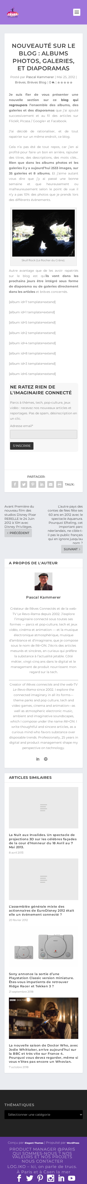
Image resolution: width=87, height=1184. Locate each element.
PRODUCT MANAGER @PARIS (42, 1149)
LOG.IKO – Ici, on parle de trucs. (42, 1166)
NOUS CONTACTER (42, 1161)
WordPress (73, 1142)
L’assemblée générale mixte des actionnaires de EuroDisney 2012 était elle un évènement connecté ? (41, 911)
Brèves (20, 82)
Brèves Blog (36, 82)
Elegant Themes (34, 1142)
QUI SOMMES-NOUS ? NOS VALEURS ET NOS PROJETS (42, 1155)
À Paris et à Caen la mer (43, 1172)
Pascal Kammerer (40, 77)
